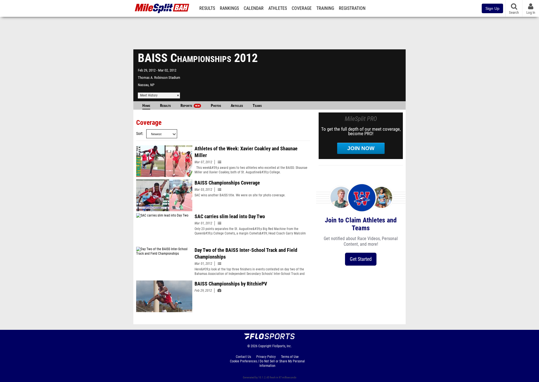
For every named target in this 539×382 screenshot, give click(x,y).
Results (207, 8)
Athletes (277, 8)
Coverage (302, 8)
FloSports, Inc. (282, 346)
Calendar (254, 8)
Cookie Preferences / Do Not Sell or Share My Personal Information (267, 363)
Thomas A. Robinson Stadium (159, 77)
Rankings (229, 8)
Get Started (361, 259)
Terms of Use (290, 357)
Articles (237, 105)
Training (325, 8)
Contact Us (243, 357)
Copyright (264, 346)
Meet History (148, 95)
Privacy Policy (266, 357)
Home (146, 105)
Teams (257, 105)
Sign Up (492, 8)
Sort (139, 133)
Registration (352, 8)
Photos (216, 105)
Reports (190, 105)
